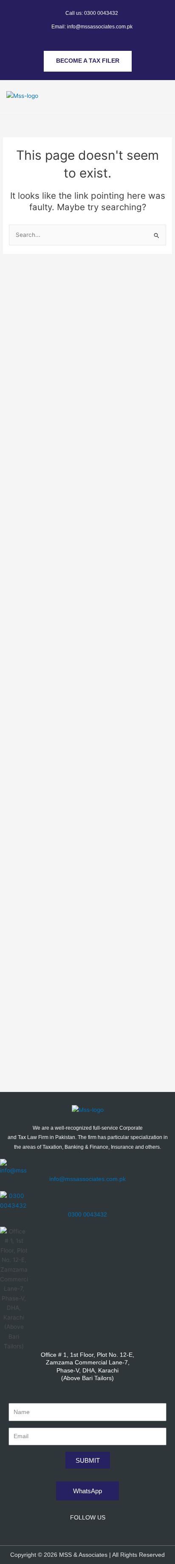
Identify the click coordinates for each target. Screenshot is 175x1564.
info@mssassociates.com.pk (87, 1178)
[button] (164, 88)
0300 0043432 (87, 1214)
